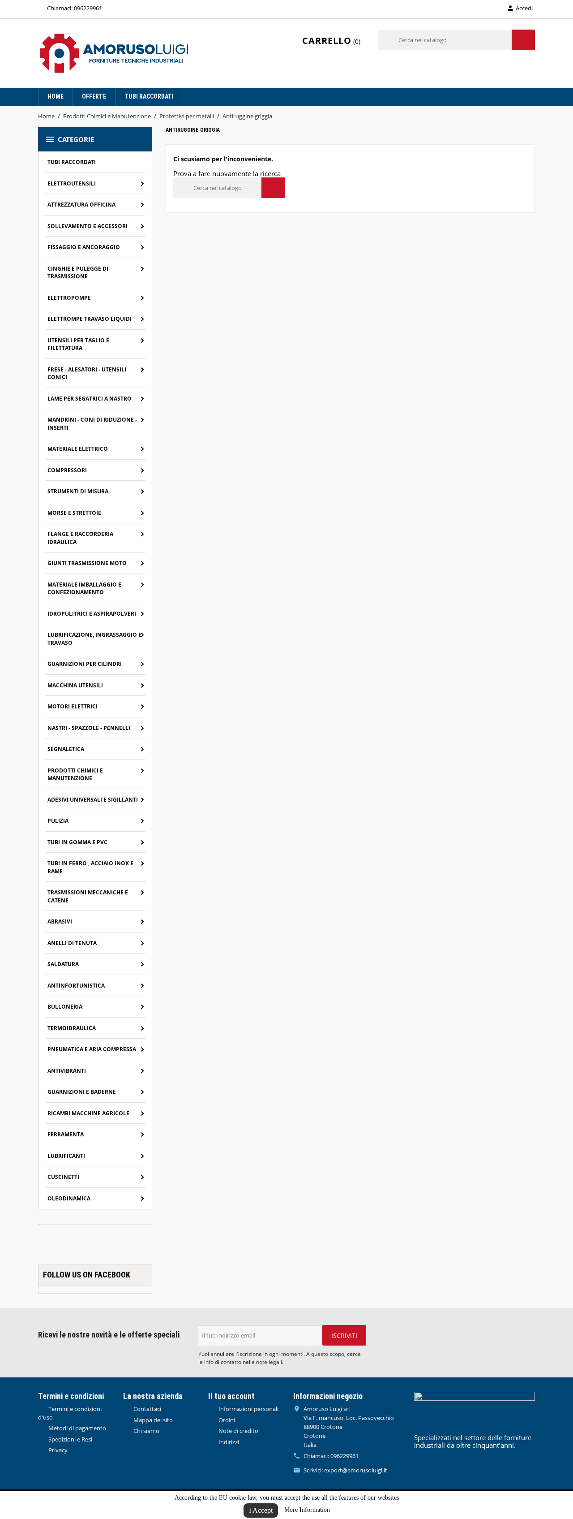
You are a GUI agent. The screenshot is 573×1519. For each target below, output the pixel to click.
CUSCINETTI (63, 1177)
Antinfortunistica (76, 985)
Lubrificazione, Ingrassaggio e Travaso (94, 639)
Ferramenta (65, 1134)
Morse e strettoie (74, 513)
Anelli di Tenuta (72, 943)
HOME (55, 96)
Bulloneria (64, 1006)
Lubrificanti (66, 1156)
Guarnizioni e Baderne (81, 1092)
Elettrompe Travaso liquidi (89, 319)
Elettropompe (69, 298)
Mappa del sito (152, 1420)
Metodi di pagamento (76, 1428)
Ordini (226, 1420)
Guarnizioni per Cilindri (84, 664)
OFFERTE (94, 96)
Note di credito (237, 1431)
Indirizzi (228, 1442)
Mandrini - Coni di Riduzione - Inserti (92, 424)
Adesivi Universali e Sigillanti (92, 799)
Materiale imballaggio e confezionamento (84, 588)
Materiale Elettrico (77, 449)
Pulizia (57, 820)
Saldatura (63, 964)
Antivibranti (66, 1071)
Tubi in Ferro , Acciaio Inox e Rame (90, 867)
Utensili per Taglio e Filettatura (78, 344)
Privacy (57, 1450)
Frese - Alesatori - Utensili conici (86, 373)
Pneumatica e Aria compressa (91, 1049)
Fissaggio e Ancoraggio (83, 247)
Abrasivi (59, 921)
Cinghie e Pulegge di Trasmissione (77, 272)
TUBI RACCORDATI (149, 96)
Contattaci (146, 1409)
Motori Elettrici (72, 706)
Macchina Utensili (75, 685)
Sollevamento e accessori (87, 226)
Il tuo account (231, 1396)
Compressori (67, 470)
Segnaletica (65, 749)
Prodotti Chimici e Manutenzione (75, 774)
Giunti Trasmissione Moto (87, 563)
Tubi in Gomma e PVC (77, 842)
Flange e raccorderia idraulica (80, 538)
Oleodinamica (68, 1198)
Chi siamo (145, 1431)
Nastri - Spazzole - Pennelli (88, 728)
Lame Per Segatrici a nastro (89, 398)
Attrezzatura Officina (81, 204)
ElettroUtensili (71, 183)
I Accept (261, 1510)
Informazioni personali (247, 1409)
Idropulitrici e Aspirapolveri (91, 613)
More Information (307, 1509)
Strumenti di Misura (77, 491)
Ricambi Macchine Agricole (88, 1113)
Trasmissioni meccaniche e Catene (87, 896)
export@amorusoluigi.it (355, 1470)
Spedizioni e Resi (69, 1439)
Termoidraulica (71, 1028)
